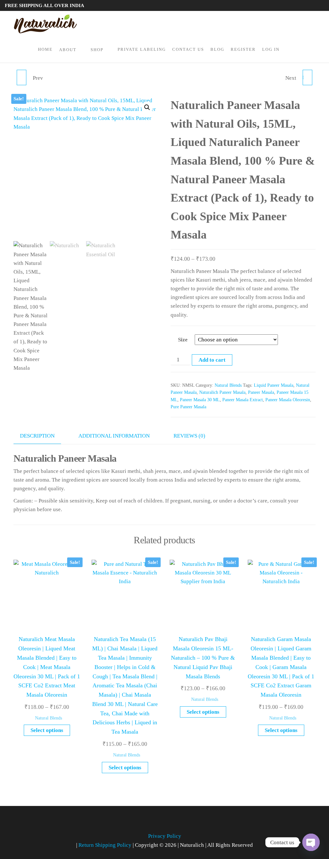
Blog (217, 49)
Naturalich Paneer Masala (222, 392)
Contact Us (188, 49)
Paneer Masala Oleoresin (287, 399)
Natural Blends (228, 385)
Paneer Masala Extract (242, 399)
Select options (47, 730)
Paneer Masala (261, 392)
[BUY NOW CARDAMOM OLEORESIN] (21, 77)
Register (243, 49)
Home (45, 49)
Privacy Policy (164, 836)
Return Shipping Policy (105, 845)
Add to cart (212, 360)
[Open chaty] (311, 842)
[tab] (42, 436)
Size (183, 340)
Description (37, 436)
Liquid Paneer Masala (273, 385)
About (67, 49)
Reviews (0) (189, 436)
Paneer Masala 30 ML (200, 399)
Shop (97, 49)
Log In (271, 49)
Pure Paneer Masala (188, 406)
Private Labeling (142, 49)
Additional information (114, 436)
